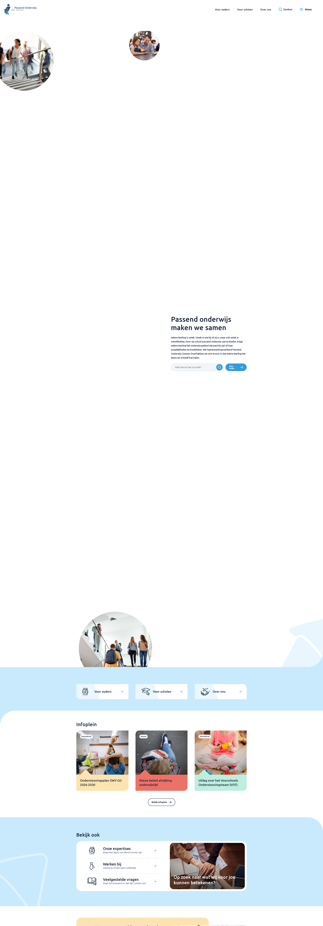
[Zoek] (219, 367)
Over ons (265, 9)
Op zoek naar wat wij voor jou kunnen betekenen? (204, 879)
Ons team (231, 367)
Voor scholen (245, 9)
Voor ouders (222, 9)
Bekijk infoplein (159, 802)
